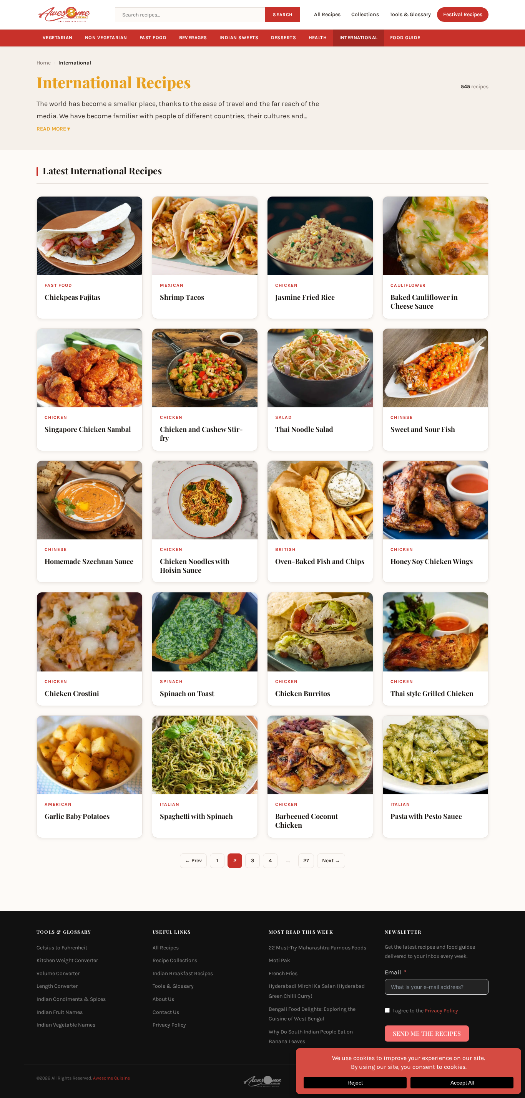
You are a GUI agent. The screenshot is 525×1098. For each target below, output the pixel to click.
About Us (163, 999)
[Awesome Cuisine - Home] (71, 15)
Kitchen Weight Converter (67, 960)
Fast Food (153, 37)
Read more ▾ (53, 129)
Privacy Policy (169, 1025)
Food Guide (405, 37)
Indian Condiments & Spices (71, 999)
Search (282, 14)
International (358, 37)
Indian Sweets (239, 37)
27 (306, 860)
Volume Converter (58, 973)
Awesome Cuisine (111, 1078)
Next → (331, 860)
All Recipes (327, 14)
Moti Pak (279, 960)
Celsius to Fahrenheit (62, 947)
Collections (365, 14)
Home (44, 63)
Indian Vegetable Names (66, 1025)
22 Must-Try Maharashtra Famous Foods (317, 947)
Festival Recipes (462, 14)
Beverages (193, 37)
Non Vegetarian (106, 37)
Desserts (283, 37)
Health (318, 37)
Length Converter (57, 986)
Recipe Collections (175, 960)
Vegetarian (58, 37)
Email (393, 972)
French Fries (283, 973)
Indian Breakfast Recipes (183, 973)
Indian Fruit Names (60, 1012)
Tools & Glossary (410, 14)
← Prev (193, 860)
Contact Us (166, 1012)
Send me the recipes (427, 1033)
